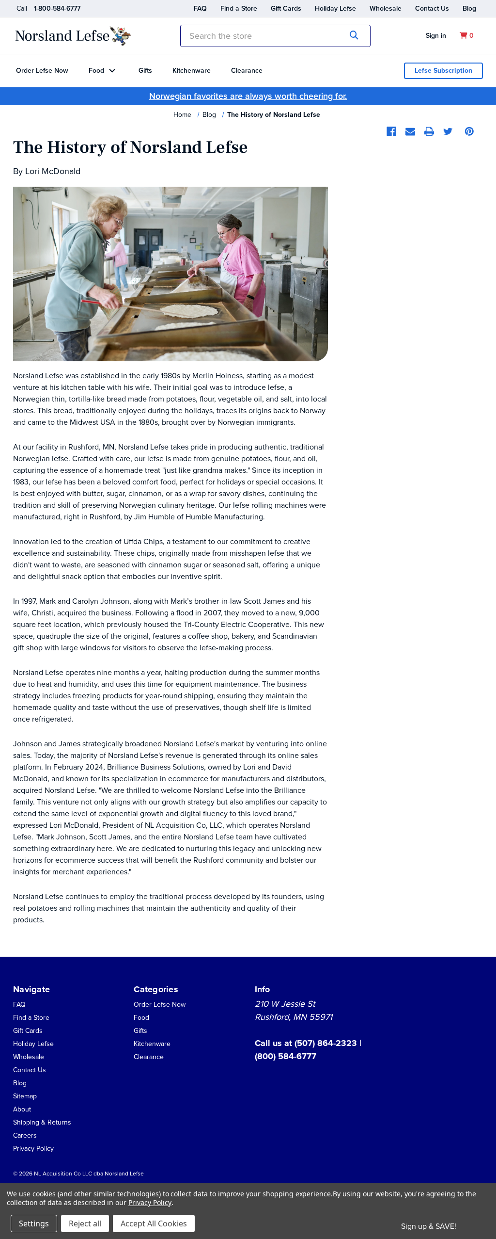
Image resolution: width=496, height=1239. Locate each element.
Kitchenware (191, 70)
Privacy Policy (33, 1148)
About (22, 1109)
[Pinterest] (469, 131)
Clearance (247, 70)
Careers (25, 1135)
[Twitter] (448, 131)
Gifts (145, 70)
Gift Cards (286, 8)
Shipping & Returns (42, 1122)
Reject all (85, 1223)
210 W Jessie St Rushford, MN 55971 (293, 1010)
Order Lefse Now (42, 70)
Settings (34, 1223)
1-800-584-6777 (57, 8)
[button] (22, 1108)
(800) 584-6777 (285, 1056)
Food (96, 70)
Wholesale (386, 8)
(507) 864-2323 (326, 1043)
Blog (469, 8)
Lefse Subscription (443, 70)
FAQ (200, 8)
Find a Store (238, 8)
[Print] (429, 131)
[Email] (410, 131)
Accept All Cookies (154, 1223)
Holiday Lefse (335, 8)
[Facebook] (391, 131)
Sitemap (25, 1096)
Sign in (436, 36)
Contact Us (432, 8)
